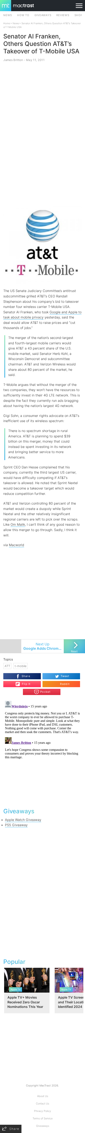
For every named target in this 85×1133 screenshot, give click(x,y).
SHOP (78, 15)
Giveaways (42, 1125)
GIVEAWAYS (42, 15)
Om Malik (18, 524)
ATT (7, 666)
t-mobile (20, 666)
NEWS (7, 15)
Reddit (65, 684)
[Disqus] (42, 751)
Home (6, 23)
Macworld (16, 545)
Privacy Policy (42, 1111)
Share (26, 676)
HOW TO (23, 15)
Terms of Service (43, 1118)
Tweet (65, 676)
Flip (24, 682)
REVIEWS (62, 15)
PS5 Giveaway (16, 825)
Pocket (45, 691)
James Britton (13, 60)
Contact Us (42, 1103)
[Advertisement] (42, 159)
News (16, 23)
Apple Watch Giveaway (23, 820)
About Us (42, 1096)
